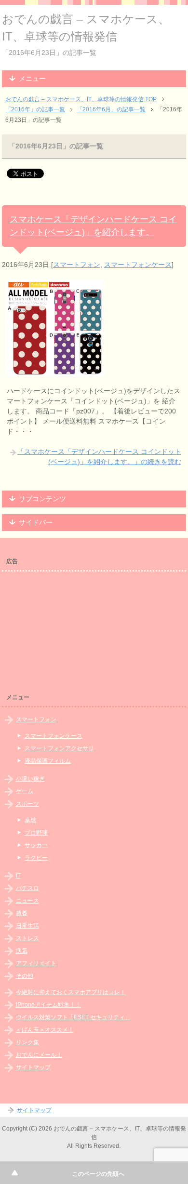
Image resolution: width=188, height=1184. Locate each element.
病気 (21, 950)
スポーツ (27, 803)
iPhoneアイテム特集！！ (48, 1004)
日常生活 (27, 925)
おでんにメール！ (39, 1054)
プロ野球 (36, 832)
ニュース (27, 900)
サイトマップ (33, 1067)
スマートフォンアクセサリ (59, 748)
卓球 (30, 820)
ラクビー (36, 857)
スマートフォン (76, 264)
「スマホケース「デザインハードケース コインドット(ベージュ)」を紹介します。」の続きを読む (99, 457)
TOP (81, 99)
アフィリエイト (36, 963)
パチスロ (27, 888)
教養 (21, 913)
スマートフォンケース (138, 264)
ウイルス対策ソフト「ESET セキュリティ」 (73, 1017)
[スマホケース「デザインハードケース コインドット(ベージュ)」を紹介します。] (55, 371)
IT (18, 875)
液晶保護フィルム (48, 761)
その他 (24, 975)
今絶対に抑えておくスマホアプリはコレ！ (71, 992)
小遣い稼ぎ (30, 778)
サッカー (36, 845)
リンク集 (27, 1042)
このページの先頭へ (98, 1174)
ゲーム (24, 791)
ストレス (27, 938)
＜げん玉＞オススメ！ (45, 1029)
